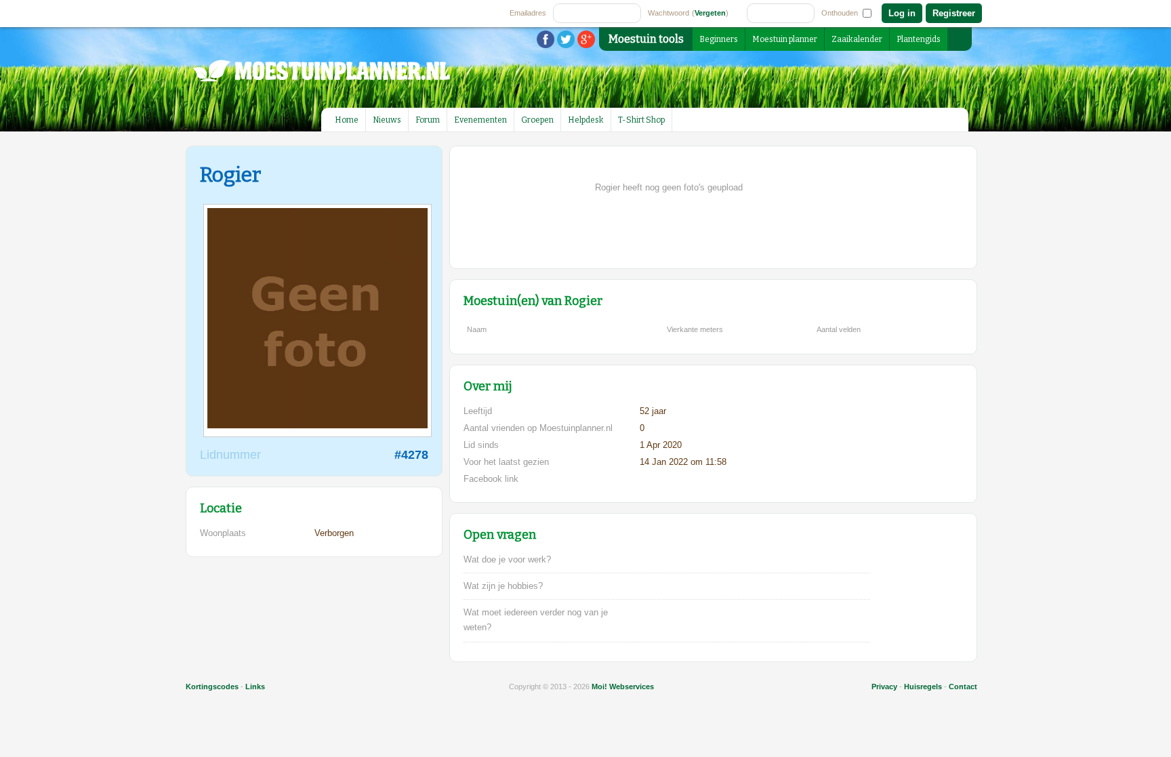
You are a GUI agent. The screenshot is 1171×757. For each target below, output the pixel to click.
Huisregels (923, 686)
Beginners (718, 39)
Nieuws (387, 120)
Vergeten (710, 13)
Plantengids (919, 39)
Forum (427, 120)
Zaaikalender (856, 39)
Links (255, 686)
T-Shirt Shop (641, 120)
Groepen (537, 120)
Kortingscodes (212, 686)
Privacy (884, 686)
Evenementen (480, 120)
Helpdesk (586, 120)
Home (346, 120)
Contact (963, 686)
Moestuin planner (784, 39)
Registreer (953, 13)
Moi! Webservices (623, 686)
